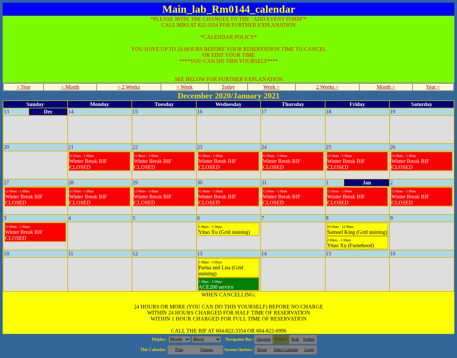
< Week (184, 87)
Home (262, 349)
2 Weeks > (327, 87)
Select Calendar (286, 349)
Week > (271, 87)
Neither (309, 339)
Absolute (263, 339)
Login (309, 349)
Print (179, 349)
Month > (386, 87)
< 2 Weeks (128, 87)
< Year (23, 87)
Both (295, 339)
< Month (70, 87)
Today (228, 87)
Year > (433, 87)
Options (206, 349)
